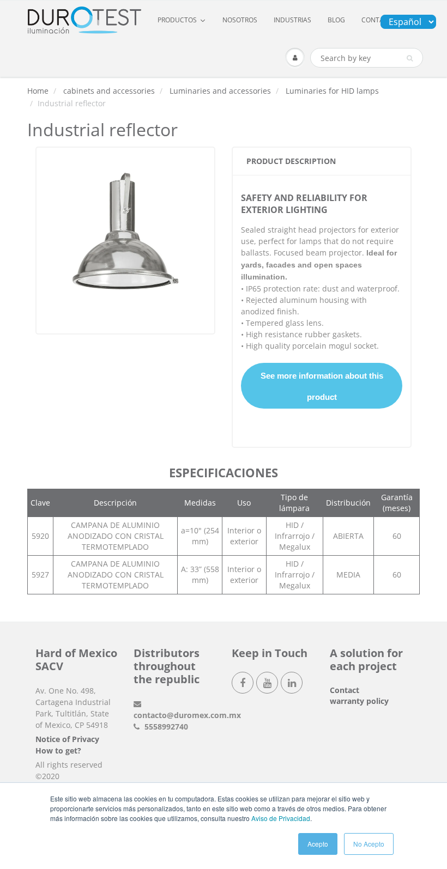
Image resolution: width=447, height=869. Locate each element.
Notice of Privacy (67, 739)
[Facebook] (242, 683)
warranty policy (359, 701)
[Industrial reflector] (125, 239)
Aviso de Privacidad (280, 818)
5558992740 (165, 726)
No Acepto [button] (368, 843)
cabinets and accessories (109, 91)
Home (38, 91)
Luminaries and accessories (220, 91)
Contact (344, 690)
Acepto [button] (317, 843)
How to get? (58, 750)
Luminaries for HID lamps (332, 91)
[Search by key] (409, 58)
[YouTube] (267, 683)
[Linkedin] (292, 683)
